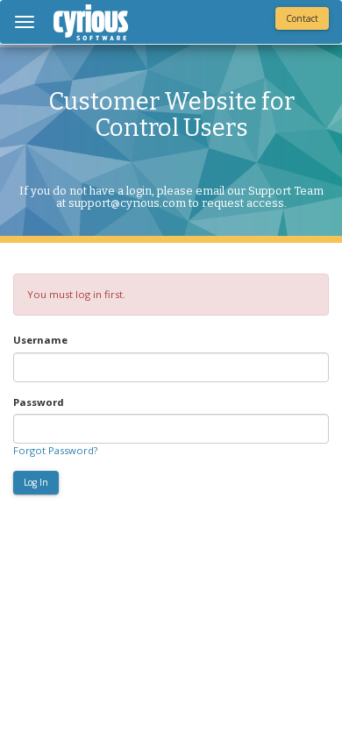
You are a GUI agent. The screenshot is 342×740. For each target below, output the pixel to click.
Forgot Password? (55, 450)
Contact (302, 18)
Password (38, 402)
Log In (36, 482)
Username (40, 339)
